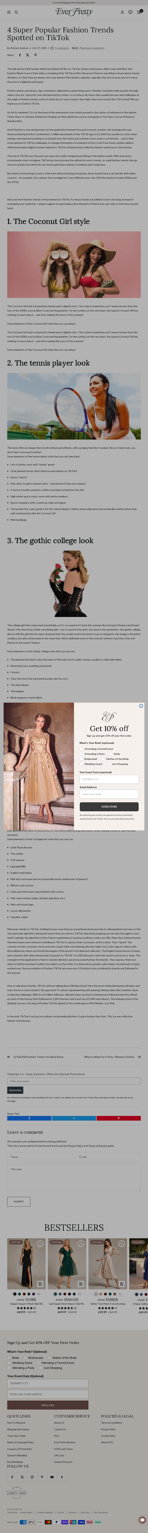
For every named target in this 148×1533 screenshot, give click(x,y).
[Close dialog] (141, 706)
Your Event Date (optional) (95, 772)
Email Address (88, 787)
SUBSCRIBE (109, 806)
